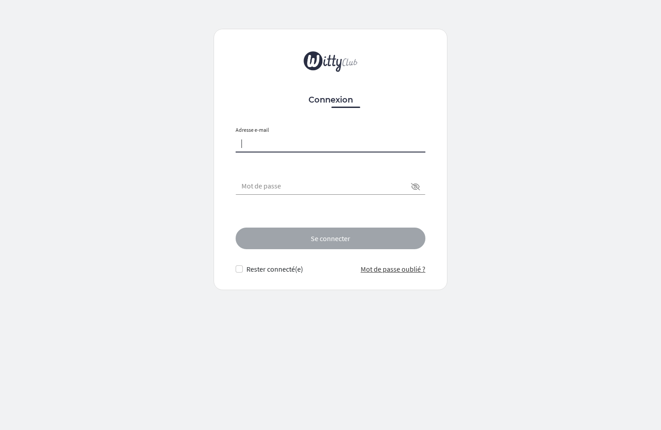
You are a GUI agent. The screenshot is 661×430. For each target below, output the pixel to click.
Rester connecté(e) (274, 268)
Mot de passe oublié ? (393, 268)
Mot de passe (261, 185)
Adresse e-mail (252, 129)
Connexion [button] (330, 100)
